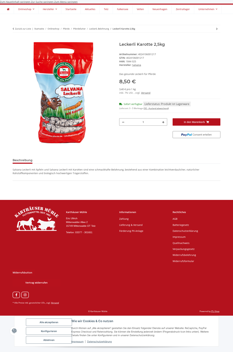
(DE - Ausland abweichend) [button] (156, 108)
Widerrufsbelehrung (184, 255)
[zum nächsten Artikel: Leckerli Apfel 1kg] (216, 28)
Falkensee (122, 9)
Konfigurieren (49, 331)
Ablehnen (49, 340)
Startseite (70, 9)
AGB (175, 218)
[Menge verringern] (123, 121)
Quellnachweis (181, 243)
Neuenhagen (159, 9)
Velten (140, 9)
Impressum (77, 341)
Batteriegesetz (181, 225)
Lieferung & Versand (131, 225)
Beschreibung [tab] (22, 160)
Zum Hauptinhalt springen (15, 1)
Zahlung (124, 218)
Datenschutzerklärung (99, 341)
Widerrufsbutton (22, 272)
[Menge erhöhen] (163, 121)
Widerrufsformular (183, 261)
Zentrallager (183, 9)
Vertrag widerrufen (36, 282)
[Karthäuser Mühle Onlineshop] (8, 9)
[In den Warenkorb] (15, 40)
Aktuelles (90, 9)
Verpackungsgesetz (184, 249)
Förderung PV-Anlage (131, 231)
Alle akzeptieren (49, 322)
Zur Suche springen (42, 1)
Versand (145, 92)
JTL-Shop (215, 311)
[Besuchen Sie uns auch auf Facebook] (16, 295)
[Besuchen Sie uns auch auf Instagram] (25, 295)
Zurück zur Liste (23, 28)
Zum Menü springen (66, 1)
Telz (106, 9)
